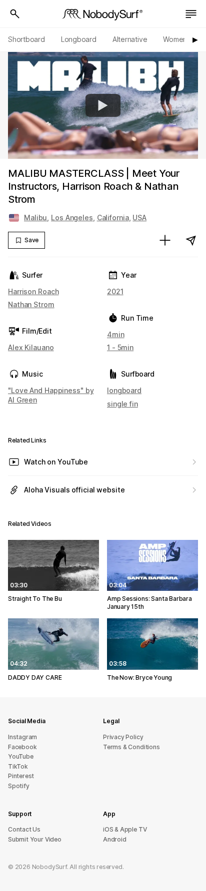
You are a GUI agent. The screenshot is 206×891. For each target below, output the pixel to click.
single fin (122, 404)
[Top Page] (103, 14)
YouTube (21, 756)
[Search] (15, 14)
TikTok (18, 766)
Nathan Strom (31, 304)
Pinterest (21, 776)
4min (115, 334)
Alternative (130, 39)
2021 (115, 291)
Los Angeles (72, 217)
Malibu (35, 217)
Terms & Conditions (131, 747)
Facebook (22, 747)
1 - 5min (120, 347)
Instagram (22, 737)
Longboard (78, 39)
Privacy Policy (123, 737)
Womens (176, 39)
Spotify (19, 786)
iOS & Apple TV (124, 829)
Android (114, 839)
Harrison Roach (33, 291)
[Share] (191, 240)
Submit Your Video (35, 839)
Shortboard (26, 39)
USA (139, 217)
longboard (124, 390)
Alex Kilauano (31, 347)
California (113, 217)
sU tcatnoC (24, 829)
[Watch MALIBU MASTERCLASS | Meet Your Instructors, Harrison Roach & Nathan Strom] (103, 105)
